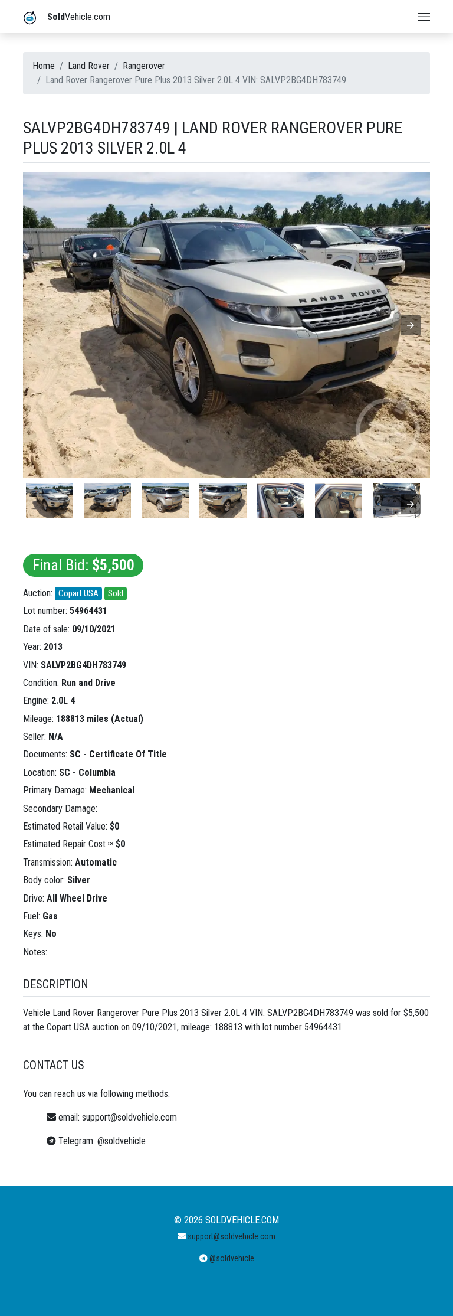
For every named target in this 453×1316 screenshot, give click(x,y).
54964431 (88, 610)
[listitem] (49, 500)
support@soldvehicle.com (129, 1117)
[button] (411, 325)
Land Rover (89, 65)
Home (43, 65)
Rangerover (144, 65)
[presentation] (411, 504)
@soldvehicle (121, 1141)
